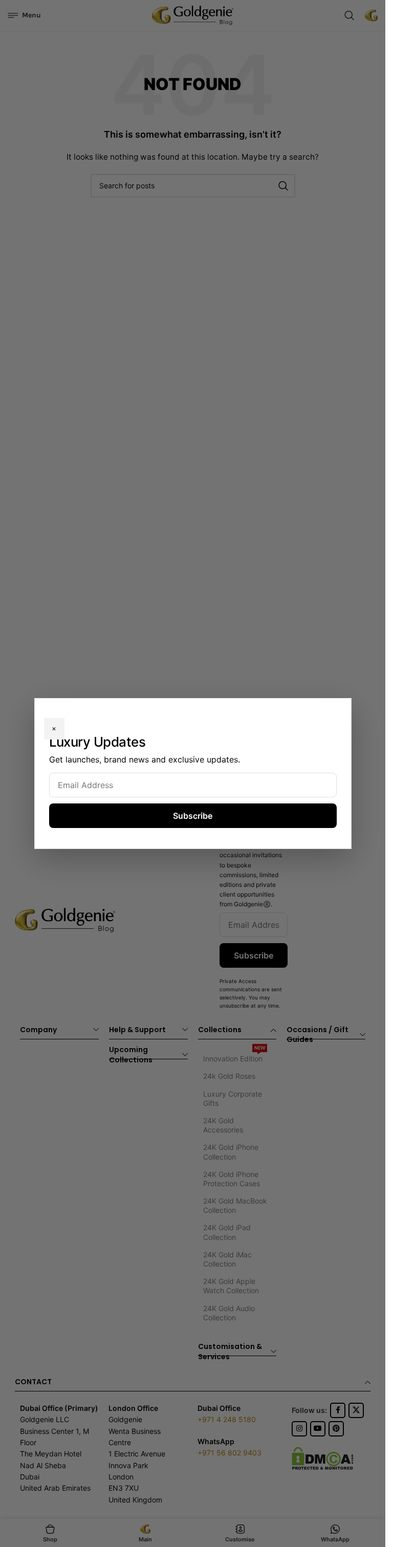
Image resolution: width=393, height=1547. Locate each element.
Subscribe (192, 816)
